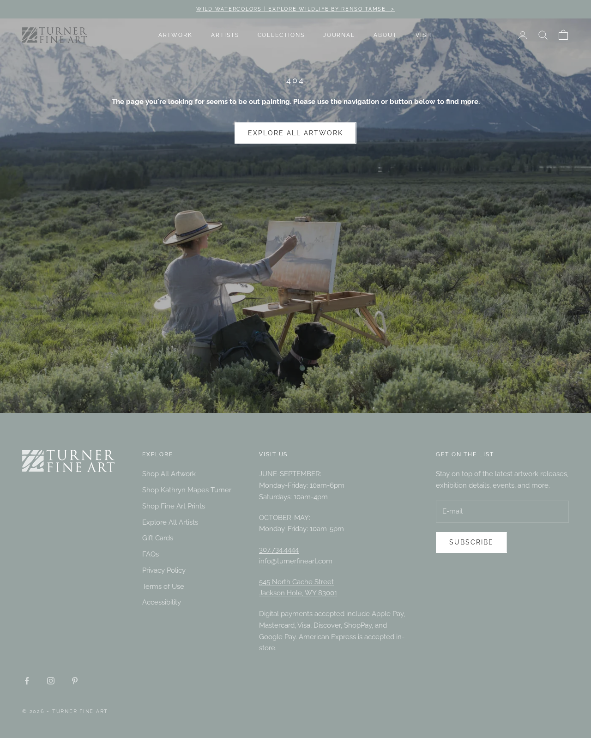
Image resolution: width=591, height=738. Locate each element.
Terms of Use (163, 586)
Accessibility (161, 602)
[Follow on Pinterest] (74, 680)
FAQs (150, 554)
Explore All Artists (170, 522)
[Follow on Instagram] (50, 680)
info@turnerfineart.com (295, 561)
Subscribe (471, 542)
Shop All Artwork (169, 474)
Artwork (175, 35)
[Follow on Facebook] (26, 680)
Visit (424, 35)
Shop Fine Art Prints (173, 506)
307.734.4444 (279, 549)
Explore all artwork (295, 133)
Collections (281, 35)
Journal (339, 35)
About (385, 35)
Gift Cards (157, 538)
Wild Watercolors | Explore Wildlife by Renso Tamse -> (295, 9)
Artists (225, 35)
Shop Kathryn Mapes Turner (186, 490)
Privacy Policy (164, 570)
